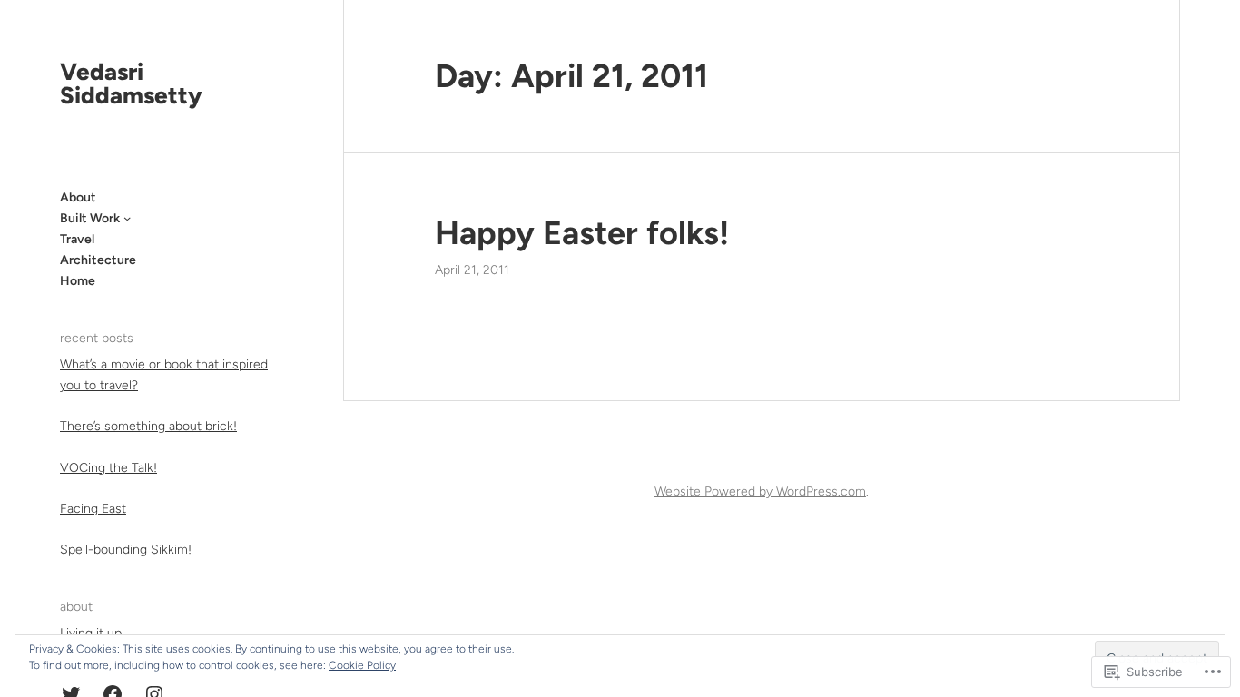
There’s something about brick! (148, 426)
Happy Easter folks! (582, 232)
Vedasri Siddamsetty (131, 83)
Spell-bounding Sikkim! (126, 549)
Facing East (93, 508)
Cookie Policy (362, 665)
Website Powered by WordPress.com (760, 491)
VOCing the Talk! (108, 468)
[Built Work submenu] (127, 217)
